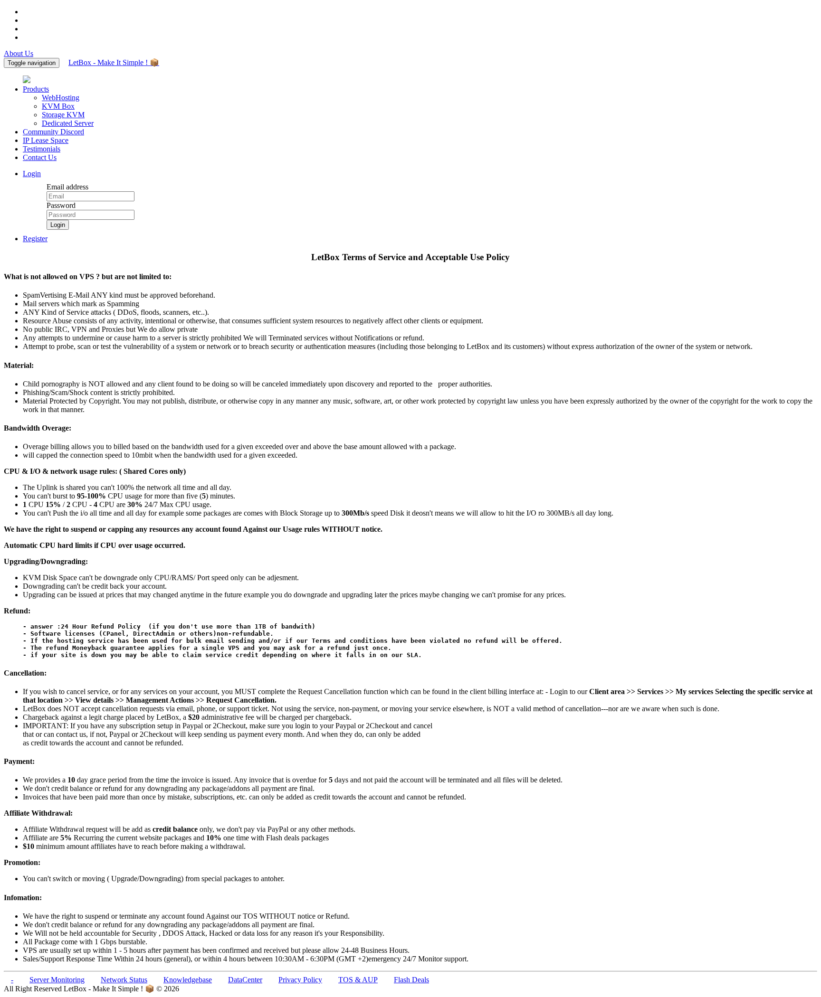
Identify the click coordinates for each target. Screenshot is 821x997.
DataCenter (245, 980)
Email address (67, 187)
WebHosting (60, 98)
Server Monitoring (57, 980)
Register (35, 239)
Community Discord (53, 132)
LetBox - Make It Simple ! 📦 (113, 62)
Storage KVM (63, 115)
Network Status (124, 980)
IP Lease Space (45, 140)
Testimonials (41, 149)
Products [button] (36, 89)
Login (32, 173)
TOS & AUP (358, 980)
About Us (18, 53)
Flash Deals (411, 980)
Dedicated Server (68, 123)
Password (61, 205)
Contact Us (40, 157)
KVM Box (58, 106)
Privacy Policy (300, 980)
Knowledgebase (187, 980)
